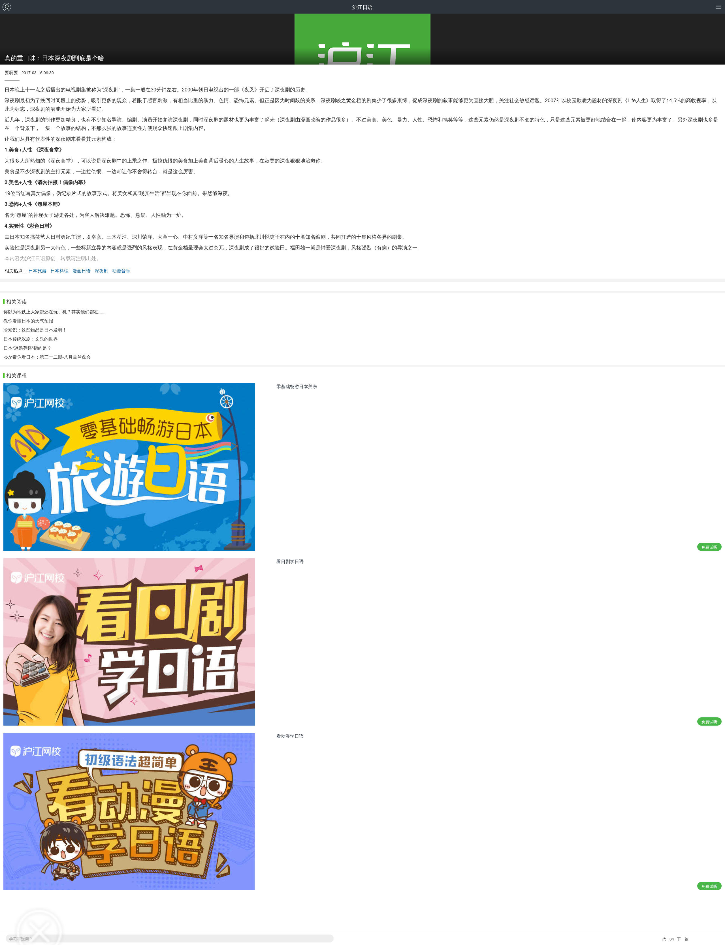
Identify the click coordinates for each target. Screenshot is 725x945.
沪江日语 (362, 6)
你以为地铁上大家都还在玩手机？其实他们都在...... (54, 311)
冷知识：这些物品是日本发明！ (35, 329)
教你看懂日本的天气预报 (28, 320)
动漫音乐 (121, 270)
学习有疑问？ (21, 938)
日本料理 (59, 270)
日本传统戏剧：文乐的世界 (30, 338)
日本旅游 (37, 270)
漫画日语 (81, 270)
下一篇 (683, 939)
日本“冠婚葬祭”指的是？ (27, 348)
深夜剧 (101, 270)
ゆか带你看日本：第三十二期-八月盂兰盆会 (47, 357)
